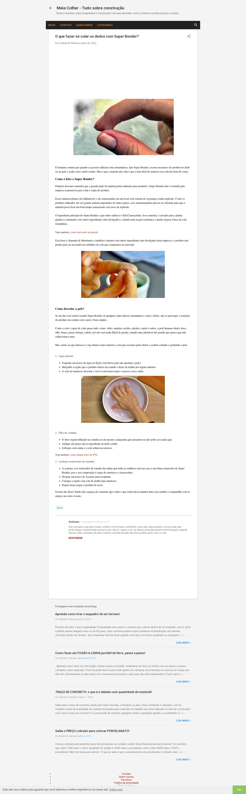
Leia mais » (183, 642)
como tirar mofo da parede (84, 232)
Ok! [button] (239, 789)
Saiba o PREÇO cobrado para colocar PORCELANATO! (92, 731)
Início (51, 25)
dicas (60, 507)
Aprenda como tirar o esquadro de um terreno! (87, 614)
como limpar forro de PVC (84, 454)
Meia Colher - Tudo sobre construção (90, 8)
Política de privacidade (126, 782)
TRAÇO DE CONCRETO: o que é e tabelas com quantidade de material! (103, 692)
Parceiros (126, 779)
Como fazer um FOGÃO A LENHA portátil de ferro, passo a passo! (100, 653)
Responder (76, 538)
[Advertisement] (123, 71)
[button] (189, 36)
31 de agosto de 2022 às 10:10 (95, 522)
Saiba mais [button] (116, 789)
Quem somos (84, 25)
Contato (65, 25)
